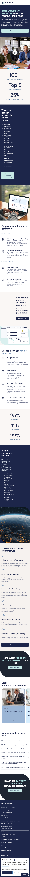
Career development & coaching (10, 821)
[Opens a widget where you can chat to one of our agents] (25, 874)
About (2, 845)
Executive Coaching (6, 823)
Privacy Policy (4, 855)
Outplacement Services (8, 807)
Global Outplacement (6, 813)
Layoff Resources (5, 837)
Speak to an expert (15, 31)
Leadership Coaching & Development (11, 839)
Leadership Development (7, 826)
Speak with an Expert (6, 850)
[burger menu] (27, 2)
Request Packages (6, 818)
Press (2, 853)
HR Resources (5, 832)
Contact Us (4, 848)
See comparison (22, 318)
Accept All (7, 873)
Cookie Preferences (19, 873)
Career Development (6, 829)
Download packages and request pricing (7, 175)
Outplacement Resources (8, 834)
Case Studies (4, 815)
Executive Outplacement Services (10, 810)
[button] (27, 860)
